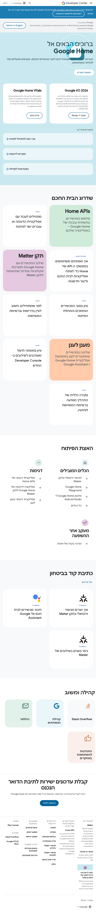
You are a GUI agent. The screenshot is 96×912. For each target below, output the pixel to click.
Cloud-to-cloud (86, 851)
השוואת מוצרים (84, 72)
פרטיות (83, 900)
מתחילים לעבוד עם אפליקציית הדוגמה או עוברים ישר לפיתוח (27, 222)
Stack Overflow (12, 837)
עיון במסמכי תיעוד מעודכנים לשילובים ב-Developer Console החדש (27, 358)
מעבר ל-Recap (79, 115)
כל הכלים (76, 505)
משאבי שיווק (32, 832)
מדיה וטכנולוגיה (49, 841)
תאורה (53, 827)
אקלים (53, 832)
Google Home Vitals (27, 90)
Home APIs (69, 830)
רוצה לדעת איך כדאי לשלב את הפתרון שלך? (86, 875)
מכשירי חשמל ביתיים (50, 846)
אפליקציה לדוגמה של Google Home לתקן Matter (23, 490)
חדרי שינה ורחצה (49, 859)
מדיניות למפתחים (29, 855)
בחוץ (54, 864)
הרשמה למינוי (49, 803)
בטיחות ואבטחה (49, 836)
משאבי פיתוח (31, 836)
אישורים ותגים (31, 827)
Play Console (13, 825)
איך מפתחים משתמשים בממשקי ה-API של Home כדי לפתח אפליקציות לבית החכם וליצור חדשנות (71, 271)
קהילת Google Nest (12, 842)
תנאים (90, 900)
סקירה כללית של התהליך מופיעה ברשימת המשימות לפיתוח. (75, 402)
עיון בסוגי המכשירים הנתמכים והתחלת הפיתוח (74, 311)
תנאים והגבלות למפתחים (31, 849)
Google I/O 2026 (76, 90)
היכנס (5, 3)
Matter (90, 825)
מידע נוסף (34, 115)
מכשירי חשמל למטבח (50, 853)
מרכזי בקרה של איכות (69, 543)
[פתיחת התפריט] (91, 3)
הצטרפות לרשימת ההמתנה (68, 14)
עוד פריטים (87, 582)
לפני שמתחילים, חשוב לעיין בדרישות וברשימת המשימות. (25, 311)
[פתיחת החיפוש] (29, 3)
